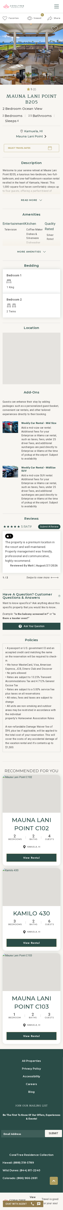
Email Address (12, 1134)
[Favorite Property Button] (54, 29)
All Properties (31, 1060)
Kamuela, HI (33, 131)
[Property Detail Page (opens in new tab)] (31, 794)
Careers (31, 1084)
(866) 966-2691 (27, 1178)
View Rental (31, 857)
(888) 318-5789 (23, 1162)
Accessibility (31, 1076)
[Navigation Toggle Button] (56, 6)
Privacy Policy (31, 1068)
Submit (53, 1133)
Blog (31, 1091)
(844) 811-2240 (30, 1170)
